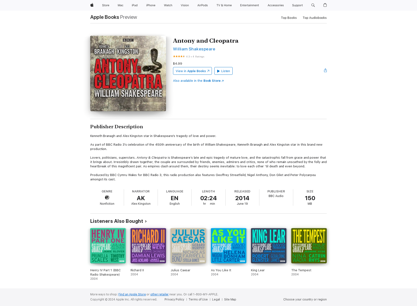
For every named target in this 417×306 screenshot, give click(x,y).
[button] (313, 5)
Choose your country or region (305, 299)
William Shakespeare (194, 48)
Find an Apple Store (132, 294)
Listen (225, 71)
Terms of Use (198, 299)
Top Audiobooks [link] (315, 18)
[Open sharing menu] (326, 71)
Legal (216, 299)
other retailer (159, 294)
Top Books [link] (289, 18)
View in (191, 71)
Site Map (230, 299)
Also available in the (197, 80)
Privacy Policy (174, 299)
